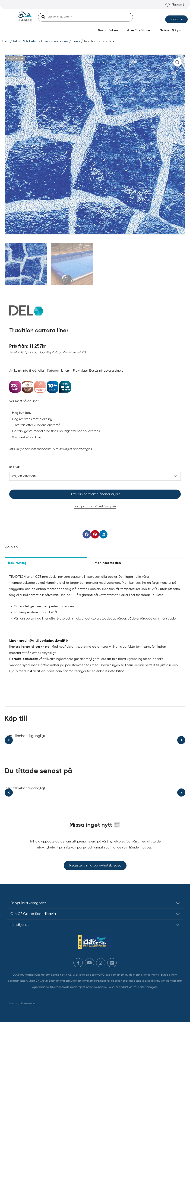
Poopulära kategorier (28, 903)
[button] (177, 62)
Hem (5, 41)
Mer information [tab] (108, 563)
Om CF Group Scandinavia (33, 914)
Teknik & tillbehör (25, 41)
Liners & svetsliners (54, 41)
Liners (76, 41)
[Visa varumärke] (26, 310)
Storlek (14, 467)
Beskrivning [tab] (17, 563)
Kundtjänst (19, 925)
